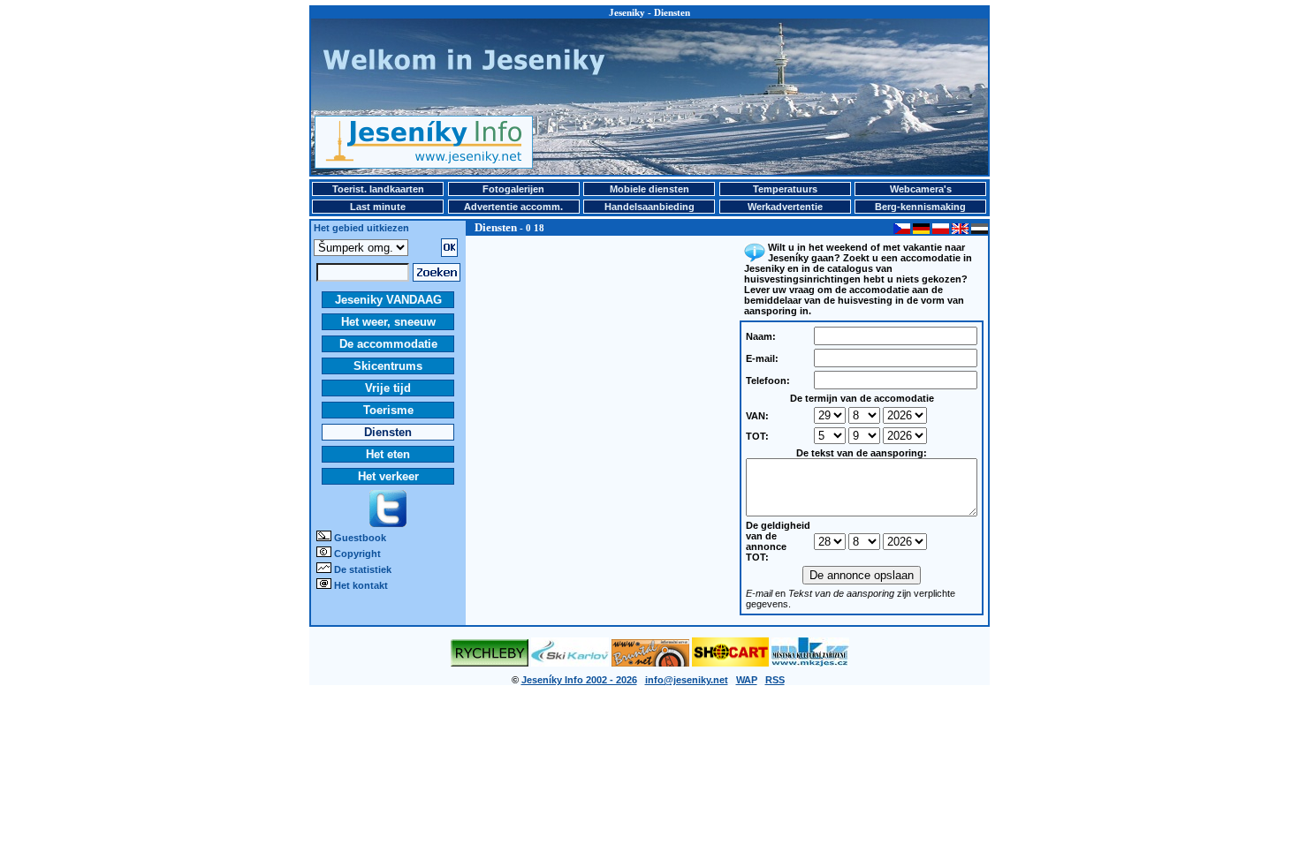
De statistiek (362, 569)
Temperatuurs (785, 189)
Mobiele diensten (649, 189)
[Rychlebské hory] (489, 663)
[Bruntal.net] (650, 663)
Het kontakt (361, 585)
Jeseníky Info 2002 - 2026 (579, 679)
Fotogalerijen (513, 189)
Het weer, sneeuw (388, 321)
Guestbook (360, 537)
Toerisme (388, 410)
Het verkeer (388, 476)
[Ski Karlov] (570, 663)
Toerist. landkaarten (378, 189)
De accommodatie (388, 343)
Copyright (357, 553)
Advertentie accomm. (513, 206)
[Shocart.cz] (730, 663)
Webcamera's (921, 189)
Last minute (378, 206)
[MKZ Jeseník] (810, 663)
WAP (746, 679)
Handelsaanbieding (649, 206)
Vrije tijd (388, 388)
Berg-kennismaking (920, 206)
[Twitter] (387, 523)
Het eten (388, 454)
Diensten (388, 432)
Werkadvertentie (785, 206)
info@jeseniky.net (686, 679)
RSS (775, 679)
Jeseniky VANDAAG (388, 299)
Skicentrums (387, 366)
